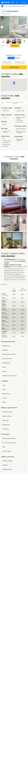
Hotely (17, 58)
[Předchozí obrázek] (2, 27)
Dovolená (11, 58)
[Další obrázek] (26, 27)
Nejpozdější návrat (19, 61)
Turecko (10, 6)
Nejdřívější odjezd (6, 61)
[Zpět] (2, 6)
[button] (14, 83)
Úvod (6, 6)
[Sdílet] (8, 45)
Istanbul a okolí (16, 6)
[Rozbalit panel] (24, 346)
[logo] (5, 2)
